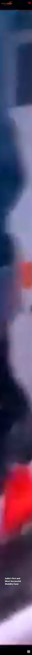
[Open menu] (29, 3)
